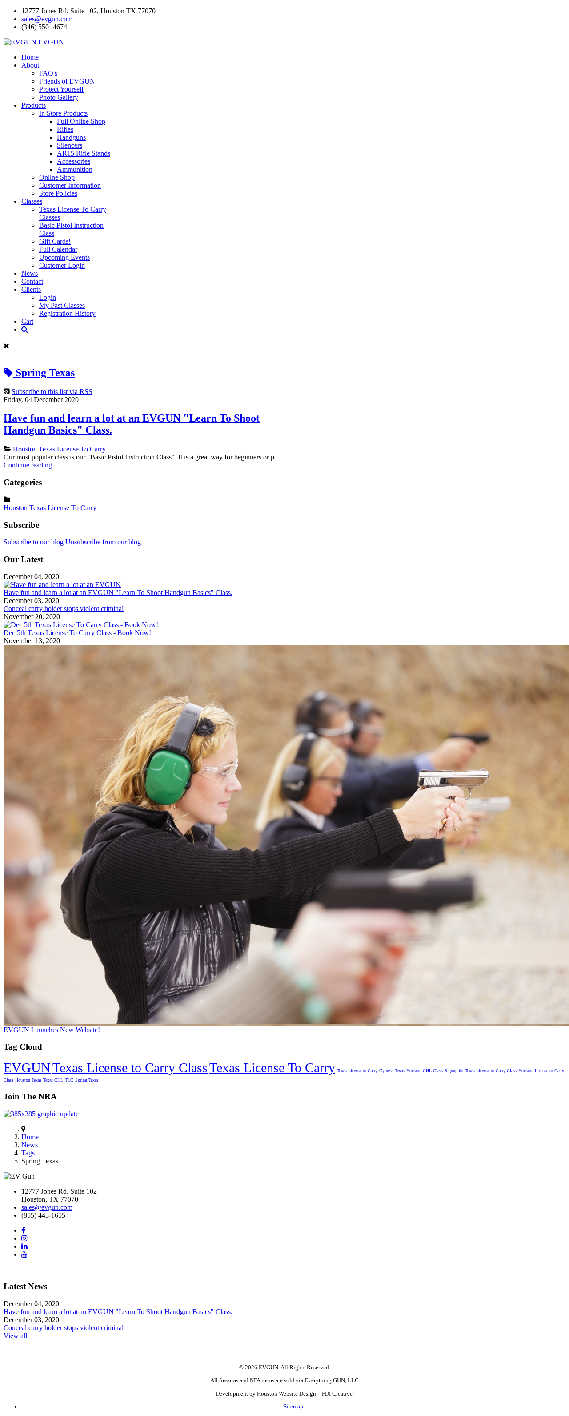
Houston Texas (28, 1080)
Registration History (67, 313)
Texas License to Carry (357, 1070)
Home (30, 1137)
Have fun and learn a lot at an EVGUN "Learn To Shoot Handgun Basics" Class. (118, 592)
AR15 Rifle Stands (83, 153)
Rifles (65, 129)
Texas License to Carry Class (130, 1067)
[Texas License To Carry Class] (81, 624)
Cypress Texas (392, 1070)
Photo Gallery (58, 97)
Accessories (73, 161)
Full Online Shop (81, 121)
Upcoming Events (64, 257)
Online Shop (57, 177)
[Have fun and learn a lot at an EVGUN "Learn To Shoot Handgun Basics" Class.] (62, 584)
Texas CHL (53, 1080)
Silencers (69, 145)
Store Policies (58, 193)
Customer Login (62, 265)
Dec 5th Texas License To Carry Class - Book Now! (77, 632)
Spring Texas (86, 1080)
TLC (69, 1080)
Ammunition (74, 169)
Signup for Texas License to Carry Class (481, 1070)
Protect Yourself (61, 89)
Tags (28, 1153)
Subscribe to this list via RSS (52, 391)
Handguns (71, 137)
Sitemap (293, 1406)
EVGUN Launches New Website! (52, 1030)
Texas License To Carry (272, 1067)
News (29, 1145)
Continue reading (28, 465)
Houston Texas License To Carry (59, 449)
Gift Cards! (55, 241)
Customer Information (70, 185)
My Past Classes (62, 305)
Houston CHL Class (424, 1070)
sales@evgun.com (46, 19)
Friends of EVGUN (67, 81)
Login (47, 297)
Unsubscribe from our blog (103, 542)
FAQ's (48, 73)
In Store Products (63, 113)
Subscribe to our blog (34, 542)
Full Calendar (58, 249)
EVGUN (27, 1067)
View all (15, 1336)
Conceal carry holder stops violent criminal (64, 608)
